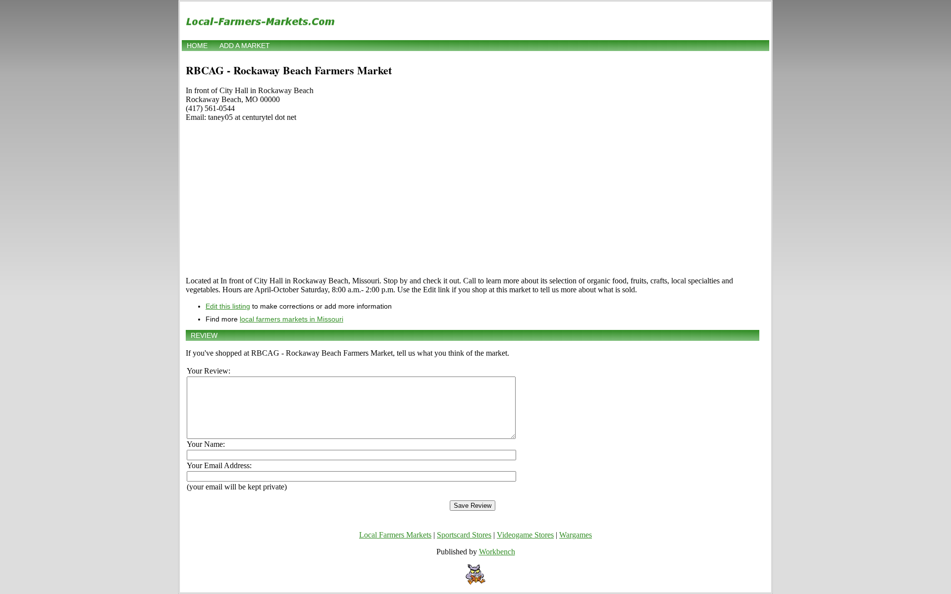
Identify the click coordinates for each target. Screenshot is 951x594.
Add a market (244, 46)
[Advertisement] (472, 199)
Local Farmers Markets (395, 535)
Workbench (497, 551)
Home (197, 46)
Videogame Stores (525, 535)
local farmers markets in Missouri (291, 319)
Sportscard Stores (464, 535)
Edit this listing (228, 306)
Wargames (575, 535)
